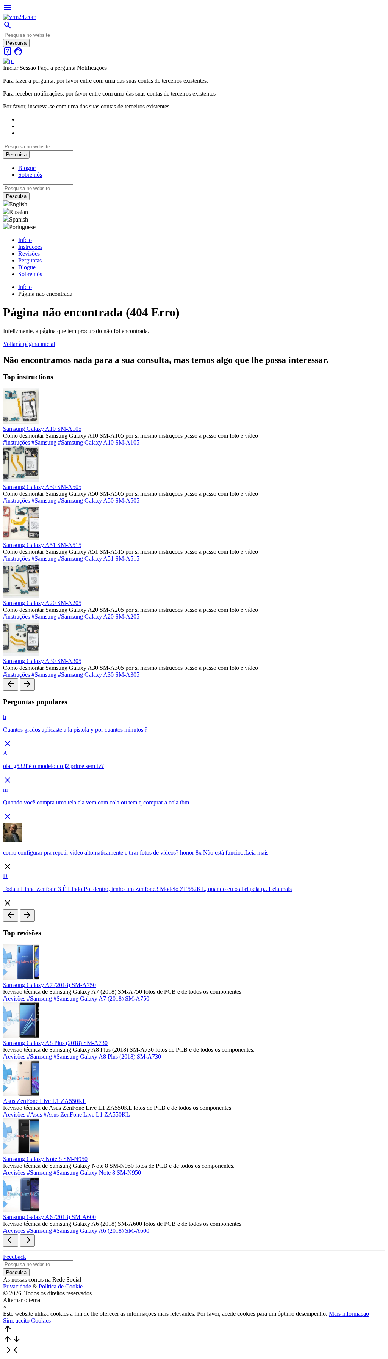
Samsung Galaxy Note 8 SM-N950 (45, 1159)
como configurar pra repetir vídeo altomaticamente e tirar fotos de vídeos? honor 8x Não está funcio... (124, 852)
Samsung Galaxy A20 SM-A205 (42, 603)
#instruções (16, 442)
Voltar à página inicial (29, 344)
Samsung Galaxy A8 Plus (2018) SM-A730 (55, 1043)
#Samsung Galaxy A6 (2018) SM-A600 (101, 1230)
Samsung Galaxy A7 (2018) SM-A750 (49, 985)
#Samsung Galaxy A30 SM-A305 (98, 674)
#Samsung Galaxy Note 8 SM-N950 (97, 1172)
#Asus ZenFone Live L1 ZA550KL (87, 1114)
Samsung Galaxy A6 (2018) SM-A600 (49, 1217)
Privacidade (17, 1286)
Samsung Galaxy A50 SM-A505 (42, 487)
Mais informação (349, 1313)
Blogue (27, 168)
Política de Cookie (61, 1286)
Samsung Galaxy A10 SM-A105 (42, 429)
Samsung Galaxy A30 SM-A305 (42, 661)
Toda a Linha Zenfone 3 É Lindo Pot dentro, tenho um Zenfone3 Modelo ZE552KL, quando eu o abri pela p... (136, 889)
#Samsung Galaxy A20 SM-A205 (98, 616)
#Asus (34, 1114)
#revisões (14, 998)
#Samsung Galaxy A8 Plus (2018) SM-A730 (107, 1056)
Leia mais (256, 852)
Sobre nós (30, 174)
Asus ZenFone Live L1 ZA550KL (44, 1101)
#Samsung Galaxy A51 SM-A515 (98, 558)
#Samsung (43, 442)
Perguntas (30, 260)
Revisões (29, 253)
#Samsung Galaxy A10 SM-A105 (98, 442)
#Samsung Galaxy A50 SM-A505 (98, 500)
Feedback (14, 1257)
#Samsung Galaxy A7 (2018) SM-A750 (101, 998)
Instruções (30, 247)
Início (25, 240)
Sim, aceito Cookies (27, 1320)
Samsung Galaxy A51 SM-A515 (42, 545)
